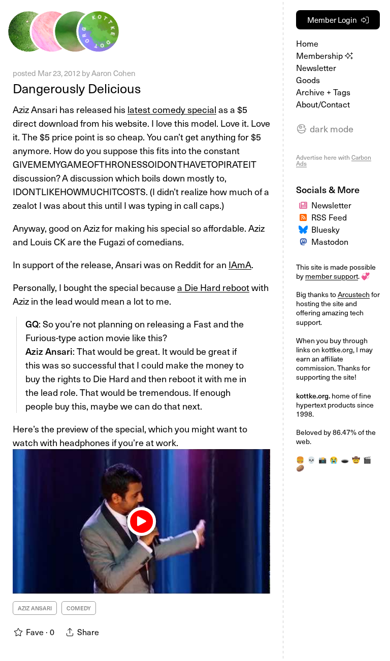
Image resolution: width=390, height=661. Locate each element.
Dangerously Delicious (77, 88)
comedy (79, 608)
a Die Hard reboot (213, 287)
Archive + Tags (323, 92)
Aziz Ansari (35, 608)
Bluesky (325, 229)
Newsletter (316, 67)
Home (307, 43)
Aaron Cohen (113, 73)
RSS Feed (329, 217)
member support (331, 276)
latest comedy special (171, 109)
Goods (308, 80)
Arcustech (354, 294)
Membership (320, 55)
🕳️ (345, 459)
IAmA (240, 264)
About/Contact (323, 104)
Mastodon (329, 241)
